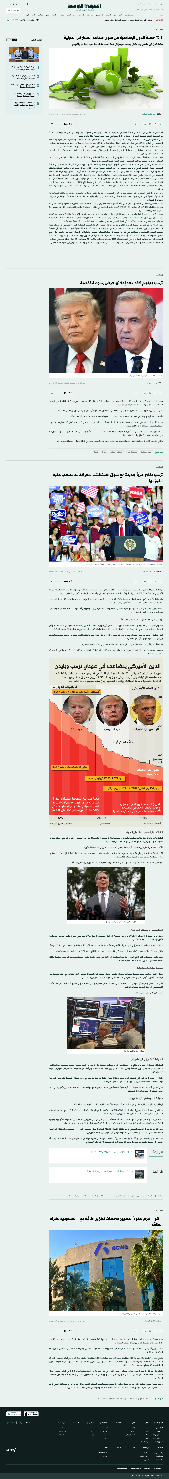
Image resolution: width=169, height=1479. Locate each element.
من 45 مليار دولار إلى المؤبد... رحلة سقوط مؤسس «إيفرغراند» (23, 68)
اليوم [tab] (15, 40)
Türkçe (150, 4)
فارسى (139, 4)
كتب (106, 1428)
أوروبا (147, 1431)
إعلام (106, 1438)
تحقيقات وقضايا (144, 1456)
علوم (92, 1431)
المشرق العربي (156, 1438)
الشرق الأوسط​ (129, 15)
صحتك (92, 1428)
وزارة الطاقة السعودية (117, 1398)
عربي (161, 4)
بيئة (92, 1435)
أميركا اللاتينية (145, 1442)
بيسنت (80, 625)
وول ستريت (134, 1196)
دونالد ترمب (132, 452)
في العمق (54, 15)
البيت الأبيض (121, 1196)
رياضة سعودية (158, 1453)
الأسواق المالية (97, 1196)
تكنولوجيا (81, 15)
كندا (96, 452)
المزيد (27, 15)
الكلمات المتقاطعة (102, 1453)
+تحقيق (146, 1460)
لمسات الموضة (62, 1435)
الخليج (158, 1431)
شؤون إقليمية (159, 1442)
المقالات (133, 1428)
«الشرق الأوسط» (149, 383)
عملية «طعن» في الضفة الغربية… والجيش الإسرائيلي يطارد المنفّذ (128, 20)
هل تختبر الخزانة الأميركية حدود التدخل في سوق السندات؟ (110, 1171)
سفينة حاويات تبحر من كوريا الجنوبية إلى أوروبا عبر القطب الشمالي (24, 105)
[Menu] (161, 15)
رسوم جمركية (146, 452)
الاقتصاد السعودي (145, 1398)
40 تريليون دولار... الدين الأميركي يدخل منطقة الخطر (112, 1151)
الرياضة (62, 15)
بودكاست (40, 15)
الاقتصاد (108, 15)
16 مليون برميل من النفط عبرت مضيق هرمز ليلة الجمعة (23, 95)
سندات (109, 1196)
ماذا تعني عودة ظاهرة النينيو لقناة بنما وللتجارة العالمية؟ (23, 86)
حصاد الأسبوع (145, 1453)
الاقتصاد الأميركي (117, 452)
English (156, 4)
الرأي (115, 15)
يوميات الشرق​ (71, 15)
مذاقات (64, 1428)
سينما (106, 1435)
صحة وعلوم (90, 15)
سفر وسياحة (62, 1431)
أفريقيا (147, 1438)
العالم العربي (159, 1428)
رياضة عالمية (159, 1460)
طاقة (132, 1398)
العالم (120, 15)
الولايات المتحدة (144, 1428)
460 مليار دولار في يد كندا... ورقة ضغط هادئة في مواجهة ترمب (23, 77)
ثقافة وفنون (99, 15)
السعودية (101, 1398)
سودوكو (105, 1456)
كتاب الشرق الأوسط (129, 1435)
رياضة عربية (159, 1456)
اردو (144, 4)
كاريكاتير (133, 1431)
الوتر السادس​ (103, 1431)
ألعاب (33, 15)
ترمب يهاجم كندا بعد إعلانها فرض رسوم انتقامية (121, 283)
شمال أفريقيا (156, 1435)
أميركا (104, 452)
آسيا (147, 1435)
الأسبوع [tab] (9, 40)
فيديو (47, 15)
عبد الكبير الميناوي (148, 114)
